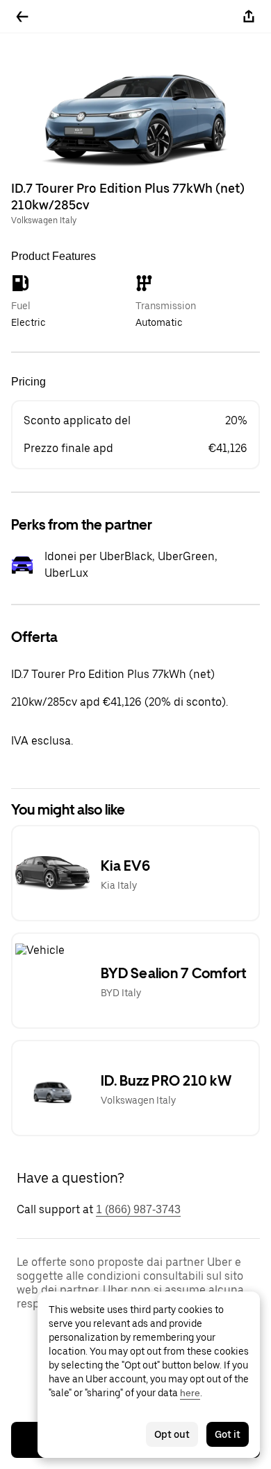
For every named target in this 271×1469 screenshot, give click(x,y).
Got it (227, 1434)
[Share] (248, 16)
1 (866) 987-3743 (138, 1209)
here (190, 1392)
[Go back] (22, 16)
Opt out (172, 1434)
